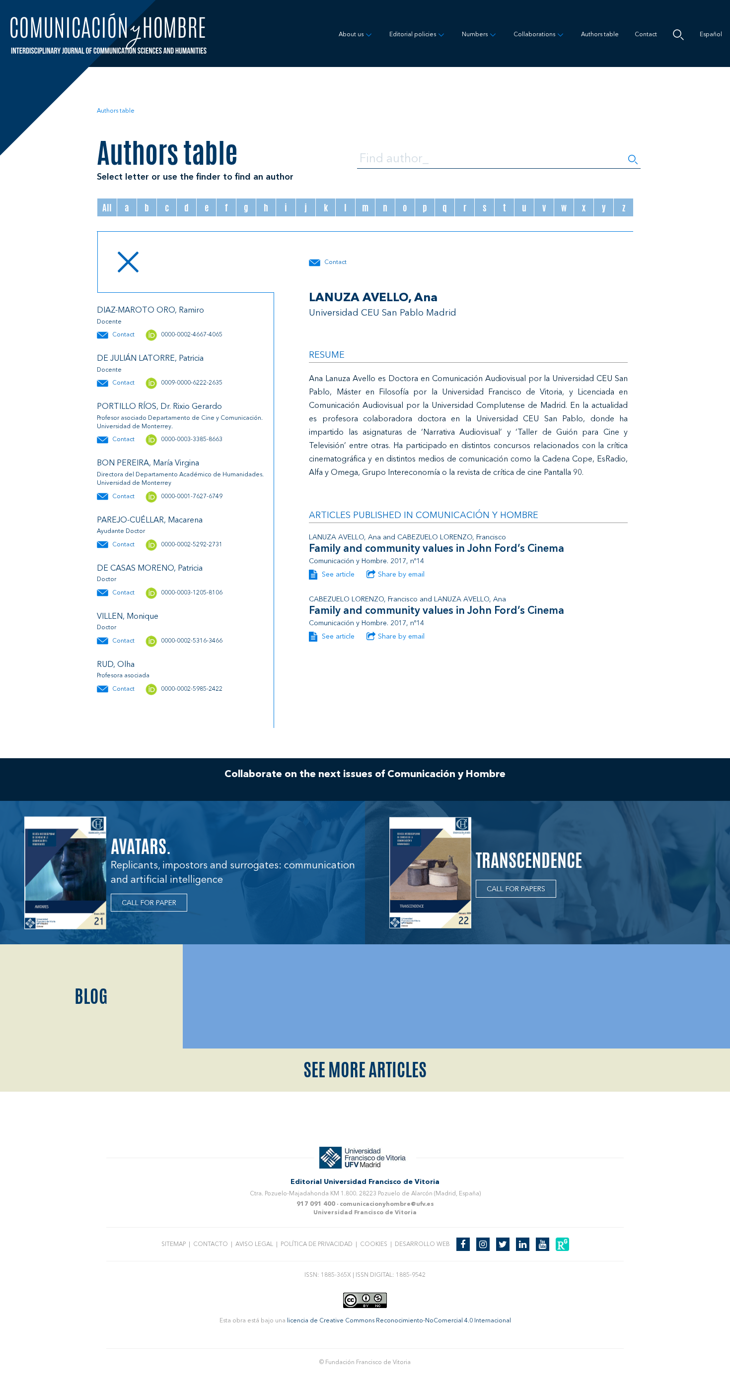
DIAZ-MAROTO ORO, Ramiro (150, 311)
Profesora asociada (123, 676)
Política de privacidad (317, 1244)
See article (337, 574)
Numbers (475, 35)
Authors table (600, 35)
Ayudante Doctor (121, 531)
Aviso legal (254, 1244)
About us (351, 35)
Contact (646, 35)
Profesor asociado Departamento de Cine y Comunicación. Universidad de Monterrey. (180, 422)
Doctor (106, 580)
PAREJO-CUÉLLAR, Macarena (150, 521)
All (107, 207)
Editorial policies (412, 35)
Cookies (373, 1244)
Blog (91, 996)
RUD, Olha (116, 665)
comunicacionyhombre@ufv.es (387, 1204)
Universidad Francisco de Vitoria (365, 1213)
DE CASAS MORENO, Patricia (150, 569)
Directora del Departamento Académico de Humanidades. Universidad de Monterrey (180, 479)
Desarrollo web (422, 1244)
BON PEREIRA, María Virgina (148, 463)
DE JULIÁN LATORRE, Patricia (150, 359)
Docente (109, 322)
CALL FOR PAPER (149, 903)
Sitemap (173, 1244)
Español (711, 35)
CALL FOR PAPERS (516, 889)
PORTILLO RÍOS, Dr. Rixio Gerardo (159, 407)
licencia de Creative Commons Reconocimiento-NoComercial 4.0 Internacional (399, 1321)
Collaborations (534, 35)
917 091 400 (315, 1204)
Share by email (401, 574)
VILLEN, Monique (127, 617)
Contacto (210, 1244)
